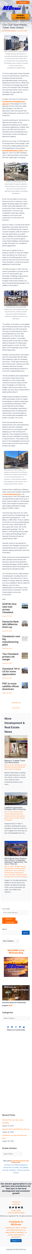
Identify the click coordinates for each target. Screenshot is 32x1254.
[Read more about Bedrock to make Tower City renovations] (16, 747)
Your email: (6, 909)
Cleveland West (9, 868)
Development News (20, 765)
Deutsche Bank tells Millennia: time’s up (10, 624)
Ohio (12, 876)
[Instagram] (16, 1207)
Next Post (16, 708)
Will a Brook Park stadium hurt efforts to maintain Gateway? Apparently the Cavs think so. (16, 861)
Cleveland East (18, 812)
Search (4, 929)
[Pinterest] (22, 1207)
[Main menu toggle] (27, 7)
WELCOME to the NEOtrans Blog (15, 951)
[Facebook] (10, 1207)
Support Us (16, 1240)
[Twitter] (13, 1207)
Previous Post (16, 702)
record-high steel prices (12, 494)
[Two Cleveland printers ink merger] (25, 656)
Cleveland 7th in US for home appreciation (11, 671)
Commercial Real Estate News (14, 814)
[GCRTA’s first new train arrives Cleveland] (25, 606)
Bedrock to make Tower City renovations (15, 761)
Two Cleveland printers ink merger (10, 657)
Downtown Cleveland (11, 767)
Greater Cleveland (14, 818)
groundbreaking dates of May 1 (13, 150)
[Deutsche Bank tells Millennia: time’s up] (25, 623)
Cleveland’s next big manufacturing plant (11, 640)
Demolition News (10, 872)
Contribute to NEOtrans (16, 1223)
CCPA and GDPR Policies (16, 1213)
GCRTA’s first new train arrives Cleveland (9, 608)
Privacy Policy (16, 1210)
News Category (8, 941)
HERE (10, 1005)
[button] (23, 2)
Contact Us (16, 1202)
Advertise (16, 1204)
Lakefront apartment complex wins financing (15, 808)
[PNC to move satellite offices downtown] (25, 685)
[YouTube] (19, 1207)
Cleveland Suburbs (20, 866)
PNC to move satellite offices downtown (10, 686)
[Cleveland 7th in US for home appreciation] (25, 670)
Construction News (10, 816)
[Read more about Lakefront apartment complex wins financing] (16, 798)
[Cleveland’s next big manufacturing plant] (25, 638)
